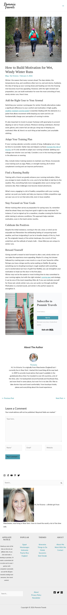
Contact (60, 550)
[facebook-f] (9, 475)
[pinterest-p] (16, 475)
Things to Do (42, 547)
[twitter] (19, 475)
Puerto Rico (24, 553)
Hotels (42, 550)
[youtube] (12, 475)
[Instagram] (61, 592)
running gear (46, 277)
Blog (7, 76)
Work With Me (60, 547)
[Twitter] (58, 592)
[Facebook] (54, 592)
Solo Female (42, 556)
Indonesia (24, 550)
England (24, 556)
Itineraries (42, 544)
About (36, 592)
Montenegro (24, 547)
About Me (60, 544)
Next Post (60, 398)
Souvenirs (42, 553)
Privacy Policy (36, 595)
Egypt (24, 544)
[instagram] (5, 475)
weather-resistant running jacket (17, 111)
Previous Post (8, 398)
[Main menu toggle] (63, 6)
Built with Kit (47, 329)
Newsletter (36, 598)
